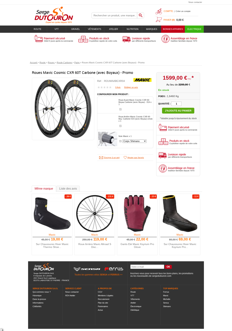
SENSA (103, 274)
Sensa (166, 303)
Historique (37, 295)
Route (37, 29)
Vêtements (94, 29)
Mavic (52, 234)
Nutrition (132, 29)
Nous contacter (195, 2)
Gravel (75, 29)
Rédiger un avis (131, 87)
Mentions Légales (105, 295)
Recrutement (103, 299)
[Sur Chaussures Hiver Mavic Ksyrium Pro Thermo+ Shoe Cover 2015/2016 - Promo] (180, 213)
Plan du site (103, 303)
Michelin (166, 299)
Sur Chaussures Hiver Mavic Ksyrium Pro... (180, 245)
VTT (57, 29)
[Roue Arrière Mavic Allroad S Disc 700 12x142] (95, 213)
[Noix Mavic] (107, 139)
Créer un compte (183, 11)
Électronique (135, 306)
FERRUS (114, 274)
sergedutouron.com (161, 276)
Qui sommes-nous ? (42, 292)
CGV (100, 292)
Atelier (113, 29)
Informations (38, 303)
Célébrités (37, 306)
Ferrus (166, 292)
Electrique (194, 29)
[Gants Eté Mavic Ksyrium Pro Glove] (137, 213)
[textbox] (114, 15)
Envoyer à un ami (111, 157)
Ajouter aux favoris (135, 157)
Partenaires (103, 306)
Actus (100, 310)
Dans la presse (39, 299)
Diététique (134, 310)
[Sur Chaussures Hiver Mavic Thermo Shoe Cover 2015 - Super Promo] (52, 213)
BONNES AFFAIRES (173, 29)
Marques (151, 29)
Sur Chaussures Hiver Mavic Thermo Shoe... (52, 245)
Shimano (167, 306)
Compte (168, 11)
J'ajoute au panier (178, 110)
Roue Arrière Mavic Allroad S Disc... (94, 245)
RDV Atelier (70, 295)
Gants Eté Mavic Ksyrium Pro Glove (137, 245)
